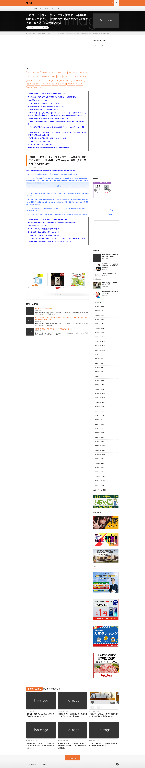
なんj (59, 76)
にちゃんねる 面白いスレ (80, 76)
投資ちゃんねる (39, 27)
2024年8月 (98, 411)
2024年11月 (98, 398)
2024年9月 (98, 406)
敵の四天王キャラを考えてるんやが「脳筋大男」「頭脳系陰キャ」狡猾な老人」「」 (53, 97)
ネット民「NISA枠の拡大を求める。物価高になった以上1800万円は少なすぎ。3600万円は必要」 (56, 123)
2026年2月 (98, 332)
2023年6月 (98, 472)
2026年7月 (98, 311)
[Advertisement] (57, 51)
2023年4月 (98, 480)
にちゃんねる (67, 76)
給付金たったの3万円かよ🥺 (43, 308)
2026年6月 (98, 315)
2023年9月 (98, 459)
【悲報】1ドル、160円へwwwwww (39, 141)
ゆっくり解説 (46, 80)
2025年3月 (98, 380)
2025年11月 (98, 345)
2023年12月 (98, 446)
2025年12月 (98, 341)
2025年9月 (98, 354)
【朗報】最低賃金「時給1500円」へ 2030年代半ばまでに (52, 329)
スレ (62, 80)
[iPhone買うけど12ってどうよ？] (97, 276)
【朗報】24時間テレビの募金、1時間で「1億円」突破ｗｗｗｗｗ (47, 93)
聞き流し (79, 84)
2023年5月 (98, 476)
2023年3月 (98, 485)
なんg (53, 76)
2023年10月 (98, 454)
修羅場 (68, 80)
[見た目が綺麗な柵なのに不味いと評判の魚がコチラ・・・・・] (97, 294)
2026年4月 (98, 324)
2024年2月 (98, 437)
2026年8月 (98, 306)
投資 (41, 8)
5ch (28, 76)
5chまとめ (36, 76)
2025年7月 (98, 363)
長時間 (29, 87)
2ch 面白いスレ (72, 72)
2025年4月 (98, 376)
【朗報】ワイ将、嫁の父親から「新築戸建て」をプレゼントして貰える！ (50, 118)
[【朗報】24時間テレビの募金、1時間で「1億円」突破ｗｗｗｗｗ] (97, 258)
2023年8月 (98, 463)
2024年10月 (98, 402)
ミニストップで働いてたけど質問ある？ (40, 144)
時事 (37, 84)
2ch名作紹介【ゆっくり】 (48, 72)
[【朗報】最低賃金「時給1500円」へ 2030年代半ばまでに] (30, 332)
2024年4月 (98, 428)
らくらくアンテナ (40, 764)
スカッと (55, 80)
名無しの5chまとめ (78, 80)
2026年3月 (98, 328)
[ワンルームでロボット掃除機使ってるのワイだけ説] (97, 285)
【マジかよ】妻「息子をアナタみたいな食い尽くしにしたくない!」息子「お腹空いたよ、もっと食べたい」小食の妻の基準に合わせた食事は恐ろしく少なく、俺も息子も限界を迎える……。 (57, 114)
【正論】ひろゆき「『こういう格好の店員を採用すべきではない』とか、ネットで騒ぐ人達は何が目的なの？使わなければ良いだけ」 (57, 134)
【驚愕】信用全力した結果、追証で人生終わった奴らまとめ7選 (47, 138)
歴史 (54, 84)
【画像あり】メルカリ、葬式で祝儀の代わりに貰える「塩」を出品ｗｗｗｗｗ (103, 715)
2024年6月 (98, 419)
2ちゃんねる (83, 72)
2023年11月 (98, 450)
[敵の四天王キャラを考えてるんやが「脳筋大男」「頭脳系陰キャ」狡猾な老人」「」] (97, 267)
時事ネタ (47, 8)
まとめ (29, 80)
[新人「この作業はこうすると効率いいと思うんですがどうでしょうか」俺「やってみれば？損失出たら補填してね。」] (30, 320)
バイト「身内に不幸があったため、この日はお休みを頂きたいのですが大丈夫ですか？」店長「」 (56, 128)
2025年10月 (98, 350)
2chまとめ (36, 72)
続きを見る (57, 186)
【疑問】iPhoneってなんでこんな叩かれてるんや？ (43, 109)
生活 (53, 8)
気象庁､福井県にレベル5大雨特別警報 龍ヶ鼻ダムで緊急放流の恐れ (48, 147)
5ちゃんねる (45, 76)
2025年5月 (98, 372)
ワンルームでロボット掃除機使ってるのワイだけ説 (43, 103)
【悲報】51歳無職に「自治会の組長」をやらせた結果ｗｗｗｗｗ (103, 744)
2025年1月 (98, 389)
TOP (27, 8)
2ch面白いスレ (62, 72)
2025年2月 (98, 385)
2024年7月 (98, 415)
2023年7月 (98, 467)
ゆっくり (37, 80)
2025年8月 (98, 358)
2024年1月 (98, 441)
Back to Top (72, 758)
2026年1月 (98, 337)
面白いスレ (37, 87)
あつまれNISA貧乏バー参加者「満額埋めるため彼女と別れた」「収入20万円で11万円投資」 (72, 746)
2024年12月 (98, 393)
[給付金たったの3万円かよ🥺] (30, 311)
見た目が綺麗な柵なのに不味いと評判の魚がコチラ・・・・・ (47, 106)
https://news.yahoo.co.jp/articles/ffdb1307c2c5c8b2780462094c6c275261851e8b (51, 170)
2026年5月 (98, 319)
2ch (28, 72)
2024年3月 (98, 432)
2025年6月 (98, 367)
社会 (58, 8)
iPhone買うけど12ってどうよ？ (37, 100)
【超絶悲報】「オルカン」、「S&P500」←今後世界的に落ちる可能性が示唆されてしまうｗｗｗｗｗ (41, 746)
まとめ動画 (34, 8)
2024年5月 (98, 424)
